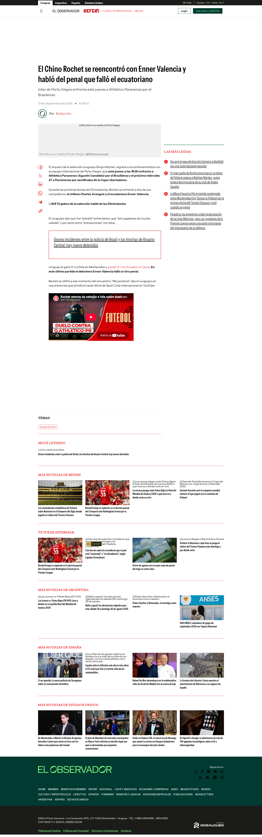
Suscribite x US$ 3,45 (207, 10)
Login (184, 10)
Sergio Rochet (48, 426)
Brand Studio (189, 789)
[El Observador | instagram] (208, 771)
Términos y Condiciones (104, 830)
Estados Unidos (94, 2)
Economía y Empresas (153, 789)
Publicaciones (183, 794)
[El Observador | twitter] (196, 771)
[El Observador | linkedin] (200, 777)
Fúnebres (107, 794)
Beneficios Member (73, 789)
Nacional (105, 789)
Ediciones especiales (157, 794)
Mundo (206, 789)
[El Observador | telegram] (215, 777)
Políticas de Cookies (49, 830)
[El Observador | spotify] (207, 777)
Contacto (126, 830)
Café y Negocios (126, 789)
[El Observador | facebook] (202, 771)
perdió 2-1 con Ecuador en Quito (129, 267)
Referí (93, 789)
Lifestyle (79, 794)
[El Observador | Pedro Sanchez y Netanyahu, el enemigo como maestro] (155, 598)
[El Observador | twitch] (222, 777)
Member (53, 789)
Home (41, 789)
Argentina (61, 2)
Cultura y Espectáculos (54, 794)
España (76, 2)
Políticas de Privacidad (76, 830)
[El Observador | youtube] (215, 771)
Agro (174, 789)
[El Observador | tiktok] (222, 771)
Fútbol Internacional (117, 11)
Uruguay (45, 2)
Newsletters (204, 794)
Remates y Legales (128, 794)
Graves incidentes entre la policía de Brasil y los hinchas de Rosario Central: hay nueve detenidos (83, 454)
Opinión (93, 794)
